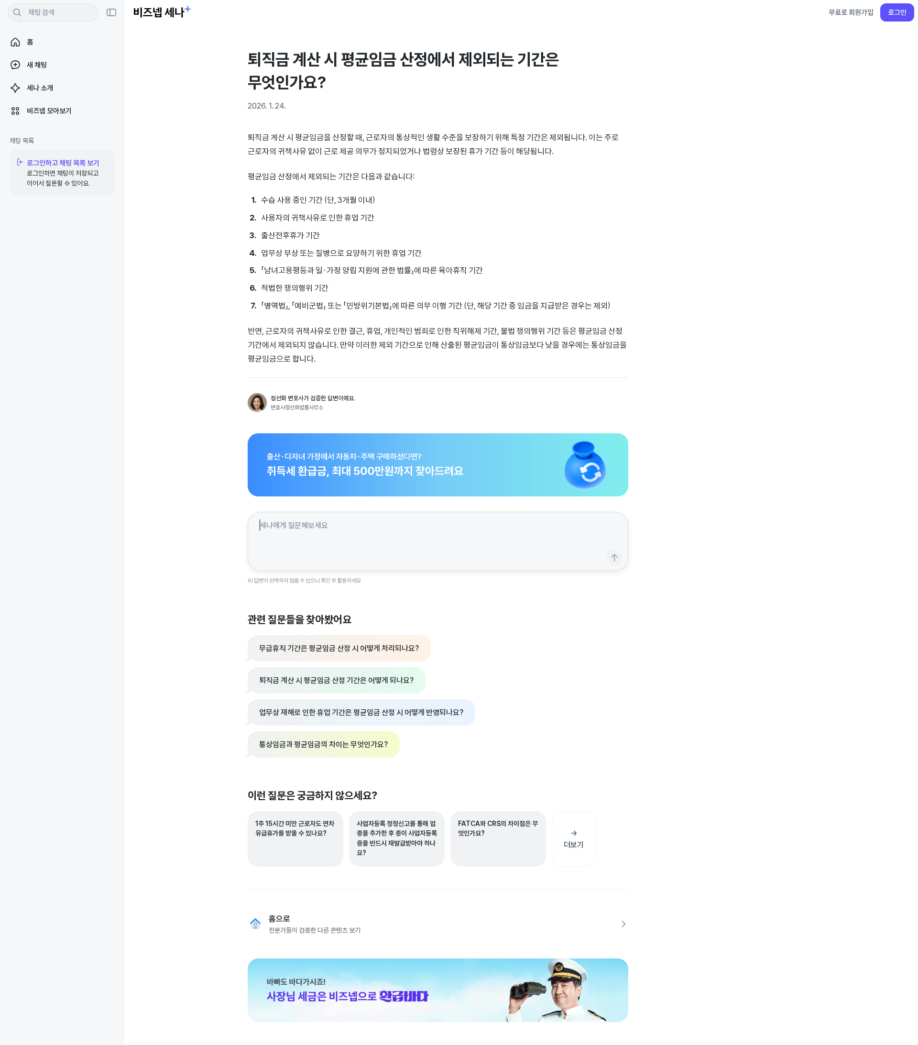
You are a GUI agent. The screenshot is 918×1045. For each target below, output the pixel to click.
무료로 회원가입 (851, 12)
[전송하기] (614, 557)
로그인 (897, 12)
